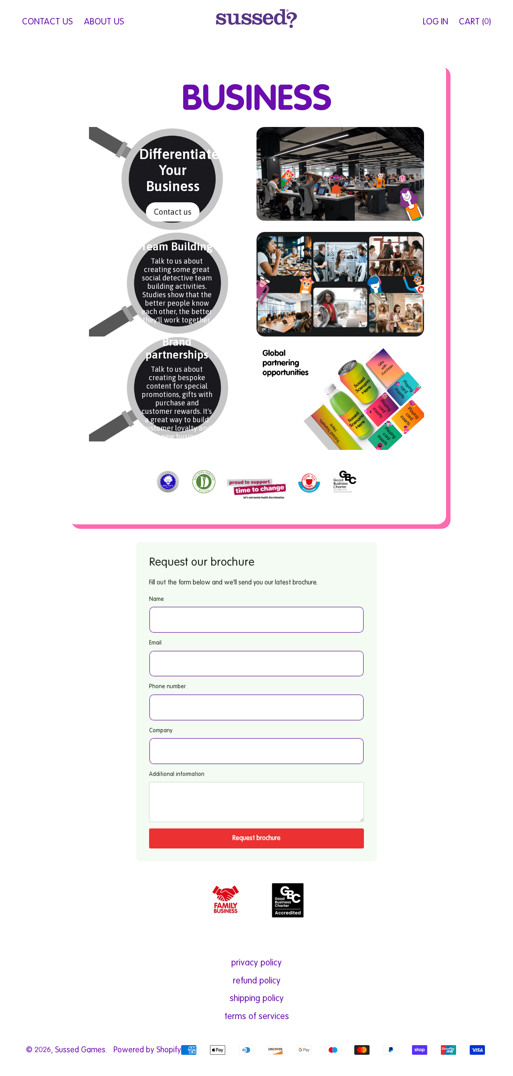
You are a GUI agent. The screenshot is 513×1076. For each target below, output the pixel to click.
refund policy (257, 981)
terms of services (256, 1016)
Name (156, 599)
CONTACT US (47, 22)
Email (155, 643)
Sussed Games (80, 1050)
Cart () (474, 25)
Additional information (176, 774)
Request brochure (256, 838)
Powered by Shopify (147, 1050)
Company (160, 730)
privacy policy (256, 963)
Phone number (167, 686)
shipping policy (257, 998)
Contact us (173, 211)
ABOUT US (104, 22)
